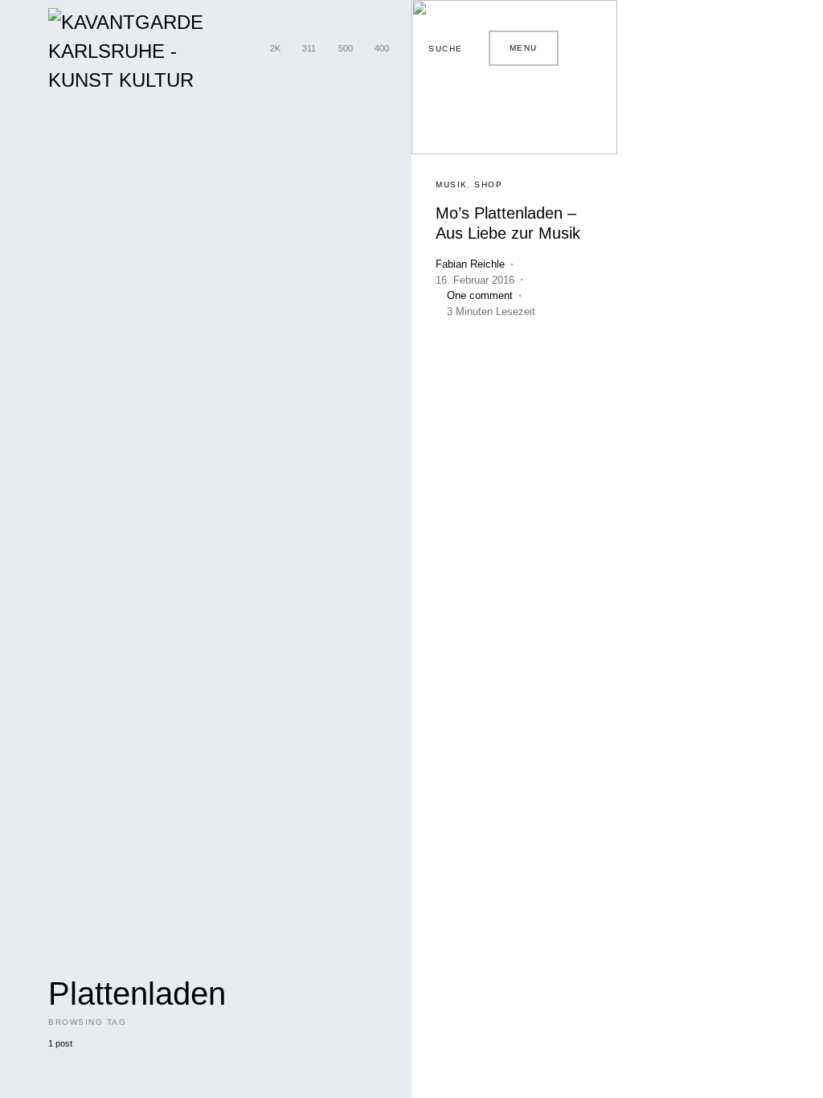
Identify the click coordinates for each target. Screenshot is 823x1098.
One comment (480, 295)
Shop (488, 184)
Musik (452, 184)
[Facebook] (243, 48)
